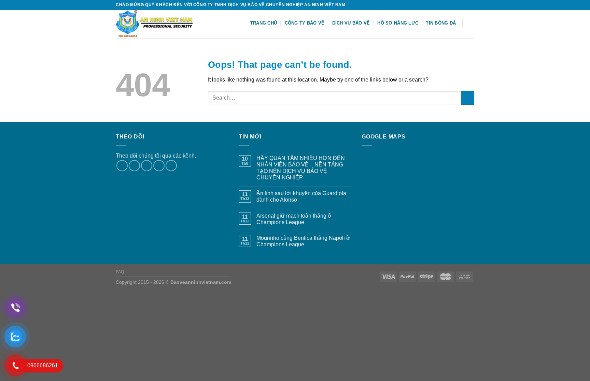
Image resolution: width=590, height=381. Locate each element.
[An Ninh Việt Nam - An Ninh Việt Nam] (159, 24)
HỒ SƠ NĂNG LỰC (397, 23)
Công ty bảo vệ (305, 23)
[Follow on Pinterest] (171, 165)
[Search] (471, 22)
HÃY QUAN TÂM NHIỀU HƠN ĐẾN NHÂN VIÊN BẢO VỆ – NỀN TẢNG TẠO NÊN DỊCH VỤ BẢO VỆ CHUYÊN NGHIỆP (300, 168)
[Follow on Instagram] (458, 4)
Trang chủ (263, 23)
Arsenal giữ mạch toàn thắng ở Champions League (294, 219)
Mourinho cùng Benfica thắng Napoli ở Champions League (303, 241)
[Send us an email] (471, 4)
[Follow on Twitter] (464, 4)
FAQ (120, 271)
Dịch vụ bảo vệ (351, 23)
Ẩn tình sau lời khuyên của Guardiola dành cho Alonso (301, 196)
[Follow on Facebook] (451, 4)
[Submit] (467, 97)
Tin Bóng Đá (441, 23)
